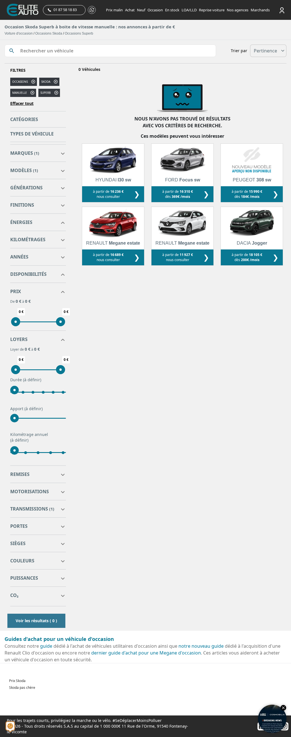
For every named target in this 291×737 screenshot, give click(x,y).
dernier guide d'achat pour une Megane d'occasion (146, 653)
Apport (26, 408)
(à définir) (32, 379)
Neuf (141, 9)
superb (45, 93)
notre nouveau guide (201, 646)
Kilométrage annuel (29, 437)
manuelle (19, 93)
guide (46, 646)
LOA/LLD (189, 9)
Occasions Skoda (48, 33)
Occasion (155, 9)
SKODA (45, 82)
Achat (130, 9)
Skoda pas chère (22, 687)
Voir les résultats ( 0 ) (36, 620)
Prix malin (114, 9)
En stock (172, 9)
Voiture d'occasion (19, 33)
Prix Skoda (17, 680)
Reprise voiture (212, 9)
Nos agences (237, 9)
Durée (25, 379)
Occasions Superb (79, 33)
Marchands (260, 9)
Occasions (20, 82)
